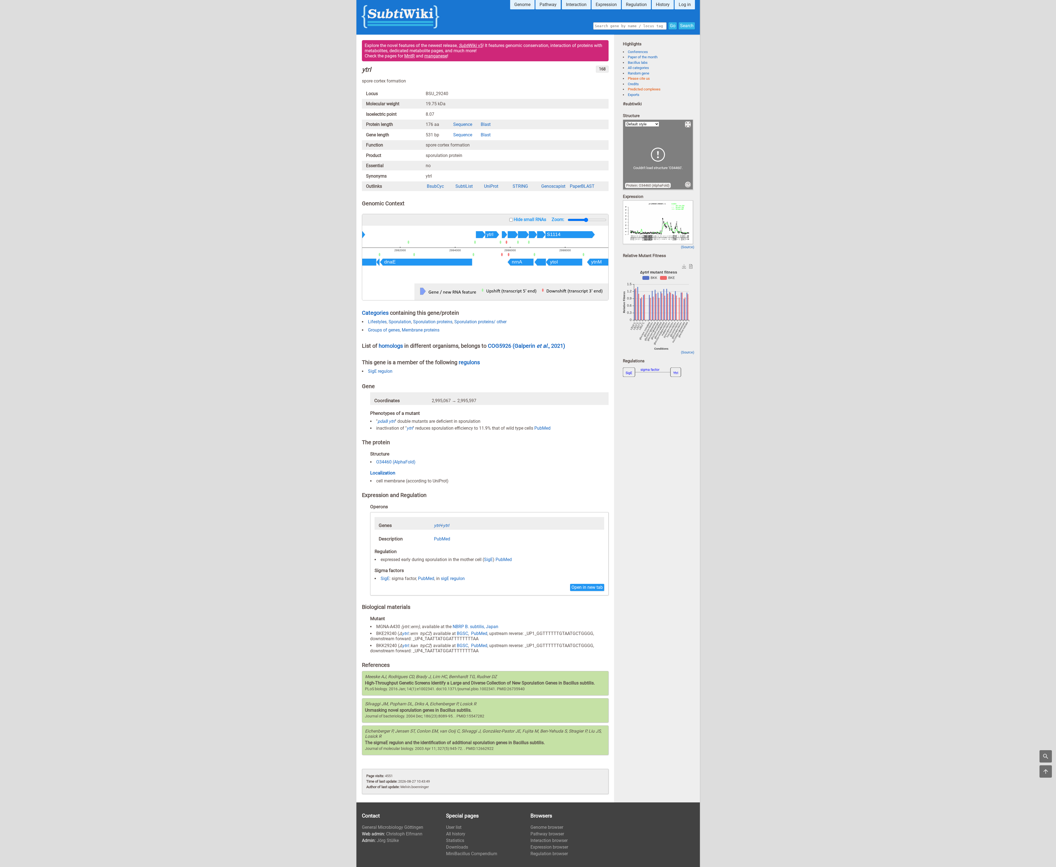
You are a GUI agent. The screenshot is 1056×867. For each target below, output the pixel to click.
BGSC (462, 633)
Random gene (638, 73)
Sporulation (400, 321)
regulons (469, 362)
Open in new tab (587, 587)
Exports (633, 95)
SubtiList (464, 186)
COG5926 (500, 346)
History (663, 4)
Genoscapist (553, 186)
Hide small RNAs (530, 219)
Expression (606, 4)
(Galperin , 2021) (539, 346)
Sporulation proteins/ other (480, 321)
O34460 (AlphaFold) (396, 462)
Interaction (576, 4)
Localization (382, 473)
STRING (520, 186)
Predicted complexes (644, 89)
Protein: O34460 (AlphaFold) (648, 185)
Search (687, 25)
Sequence (462, 124)
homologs (391, 346)
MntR (409, 56)
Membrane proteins (420, 330)
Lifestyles (377, 321)
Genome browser (546, 827)
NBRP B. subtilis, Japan (475, 626)
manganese (435, 56)
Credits (633, 84)
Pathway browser (547, 833)
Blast (486, 124)
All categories (638, 68)
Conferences (638, 52)
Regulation (636, 4)
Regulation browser (549, 853)
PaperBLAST (582, 186)
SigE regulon (380, 371)
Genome (522, 4)
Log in (685, 4)
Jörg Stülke (388, 840)
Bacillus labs (638, 62)
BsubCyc (435, 186)
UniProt (491, 186)
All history (455, 833)
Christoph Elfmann (404, 833)
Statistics (455, 840)
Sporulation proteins (432, 321)
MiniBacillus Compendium (471, 853)
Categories (375, 313)
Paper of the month (643, 57)
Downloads (457, 847)
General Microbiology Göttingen (392, 827)
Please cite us (639, 78)
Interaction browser (549, 840)
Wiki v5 (471, 45)
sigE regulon (453, 578)
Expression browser (549, 847)
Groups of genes (384, 330)
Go (672, 25)
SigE (488, 559)
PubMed (542, 428)
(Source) (687, 247)
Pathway (548, 4)
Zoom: (558, 219)
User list (453, 827)
